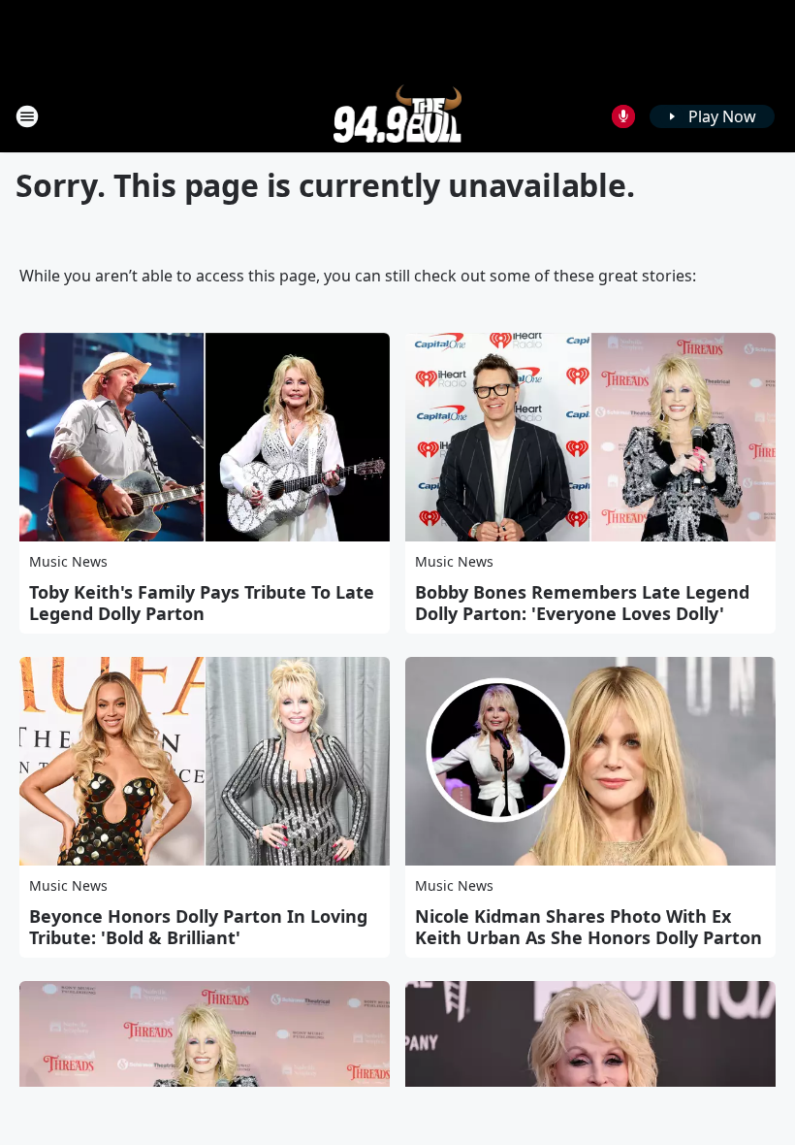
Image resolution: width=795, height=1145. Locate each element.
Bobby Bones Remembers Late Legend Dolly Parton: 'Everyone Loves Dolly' (582, 602)
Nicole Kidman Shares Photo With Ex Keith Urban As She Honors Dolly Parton (588, 926)
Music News (68, 561)
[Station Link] (398, 115)
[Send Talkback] (623, 116)
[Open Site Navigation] (27, 116)
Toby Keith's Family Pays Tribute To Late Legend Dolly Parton (201, 602)
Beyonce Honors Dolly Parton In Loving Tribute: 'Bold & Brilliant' (198, 926)
